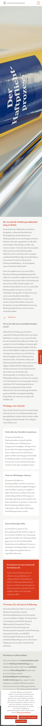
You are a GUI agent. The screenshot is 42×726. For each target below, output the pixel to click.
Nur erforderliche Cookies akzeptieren (28, 717)
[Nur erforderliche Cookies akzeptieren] (38, 707)
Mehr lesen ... (12, 317)
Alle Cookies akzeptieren (11, 717)
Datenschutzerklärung (24, 712)
